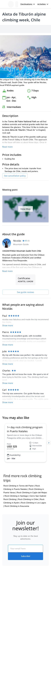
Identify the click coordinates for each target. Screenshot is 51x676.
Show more (7, 325)
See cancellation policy (15, 175)
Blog (4, 632)
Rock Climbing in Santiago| (17, 496)
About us (6, 593)
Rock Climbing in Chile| (28, 499)
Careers (5, 611)
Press (4, 605)
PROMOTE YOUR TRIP (15, 649)
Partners (6, 599)
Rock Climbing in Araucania (17, 506)
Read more (7, 146)
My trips (29, 592)
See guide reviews (25, 292)
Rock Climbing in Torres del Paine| (19, 486)
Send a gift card (9, 618)
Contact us (30, 598)
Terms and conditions (35, 611)
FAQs (28, 605)
